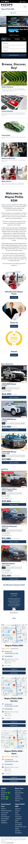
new (7, 243)
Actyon (3, 797)
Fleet (16, 813)
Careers (17, 811)
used (20, 243)
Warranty (4, 815)
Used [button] (24, 39)
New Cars (18, 791)
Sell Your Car (19, 799)
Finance (17, 801)
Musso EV (4, 793)
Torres (3, 799)
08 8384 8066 (9, 656)
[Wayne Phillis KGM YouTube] (6, 1)
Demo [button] (9, 39)
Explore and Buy (14, 397)
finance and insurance (11, 245)
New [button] (4, 39)
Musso (3, 791)
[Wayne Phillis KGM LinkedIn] (8, 1)
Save (23, 382)
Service (3, 809)
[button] (25, 6)
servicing (3, 247)
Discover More (7, 30)
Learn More (14, 297)
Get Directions (14, 673)
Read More (14, 326)
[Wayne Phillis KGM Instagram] (4, 1)
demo (11, 243)
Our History (18, 825)
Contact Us (14, 669)
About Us (18, 809)
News (17, 821)
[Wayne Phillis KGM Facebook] (2, 1)
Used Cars (18, 797)
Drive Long (18, 823)
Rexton (3, 795)
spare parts (16, 247)
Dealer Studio (10, 842)
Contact (24, 1)
